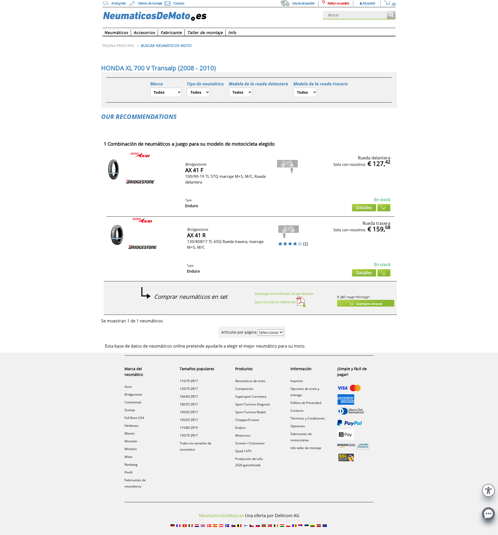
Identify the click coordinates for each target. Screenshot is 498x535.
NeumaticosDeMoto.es (221, 515)
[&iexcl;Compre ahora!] (383, 207)
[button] (488, 489)
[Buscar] (391, 15)
